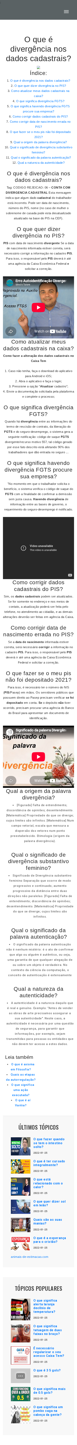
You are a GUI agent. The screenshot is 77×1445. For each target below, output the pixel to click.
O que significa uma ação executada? (22, 1090)
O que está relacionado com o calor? (48, 1183)
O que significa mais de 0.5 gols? (49, 1391)
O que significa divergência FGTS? (40, 101)
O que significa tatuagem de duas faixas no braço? (47, 1330)
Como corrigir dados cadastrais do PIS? (40, 116)
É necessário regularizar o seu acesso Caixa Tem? (48, 1352)
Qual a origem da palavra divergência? (40, 142)
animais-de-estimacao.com (29, 1256)
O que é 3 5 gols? (47, 1370)
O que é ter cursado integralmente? (49, 1163)
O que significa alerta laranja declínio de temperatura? (45, 1306)
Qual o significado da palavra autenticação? (41, 157)
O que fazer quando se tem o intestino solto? (49, 1143)
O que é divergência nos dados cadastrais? (40, 80)
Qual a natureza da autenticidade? (41, 162)
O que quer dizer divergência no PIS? (40, 85)
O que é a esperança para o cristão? (49, 1240)
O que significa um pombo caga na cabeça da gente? (48, 1410)
